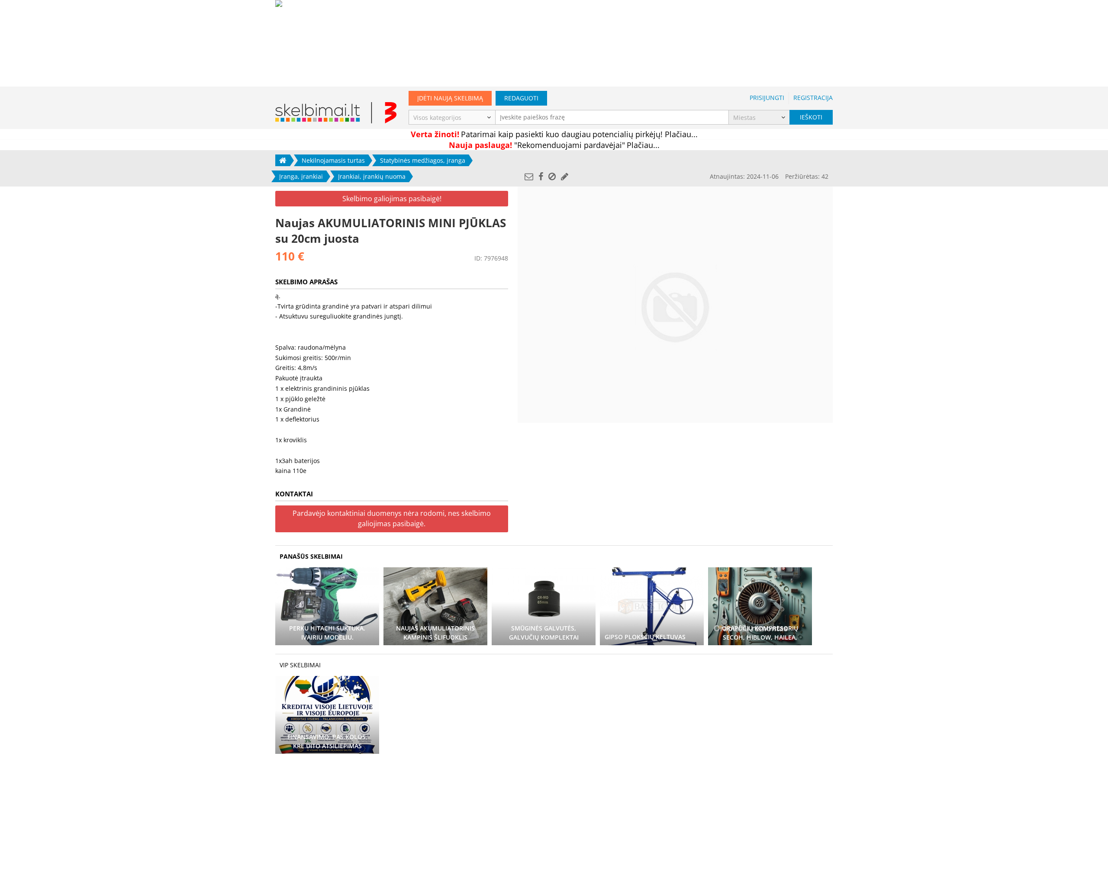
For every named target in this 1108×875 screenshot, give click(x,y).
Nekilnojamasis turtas (333, 160)
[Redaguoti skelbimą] (564, 176)
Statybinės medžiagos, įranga (422, 160)
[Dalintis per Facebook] (541, 176)
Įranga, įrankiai (301, 176)
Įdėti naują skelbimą (450, 98)
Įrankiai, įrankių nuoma (372, 176)
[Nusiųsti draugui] (529, 176)
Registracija (813, 97)
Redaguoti (521, 98)
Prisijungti (767, 97)
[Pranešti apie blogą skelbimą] (552, 176)
